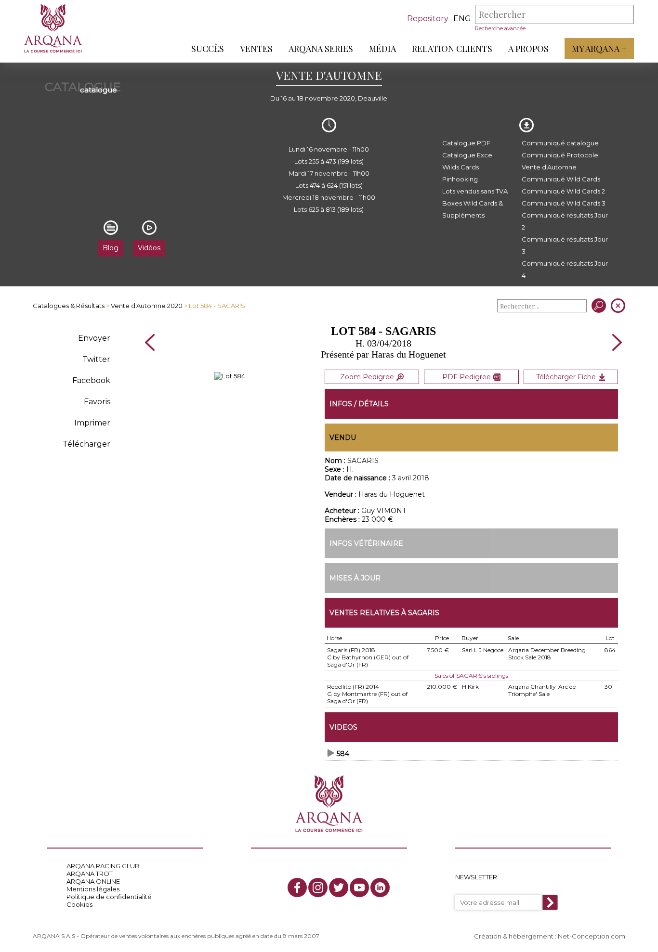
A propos (528, 48)
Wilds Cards (460, 167)
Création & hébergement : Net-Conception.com (549, 936)
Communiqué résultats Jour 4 (565, 269)
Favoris (97, 401)
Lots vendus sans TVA (475, 191)
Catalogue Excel (468, 155)
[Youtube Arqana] (359, 887)
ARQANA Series (321, 48)
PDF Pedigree (466, 377)
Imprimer (92, 422)
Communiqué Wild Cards (561, 179)
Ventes (256, 48)
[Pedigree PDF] (229, 376)
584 (343, 753)
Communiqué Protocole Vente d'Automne (560, 161)
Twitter (96, 359)
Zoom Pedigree (367, 377)
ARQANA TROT (89, 873)
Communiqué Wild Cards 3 (563, 203)
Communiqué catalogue (560, 143)
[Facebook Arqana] (297, 887)
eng (462, 18)
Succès (207, 48)
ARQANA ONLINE (93, 881)
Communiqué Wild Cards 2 (563, 191)
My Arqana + (599, 48)
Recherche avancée (500, 28)
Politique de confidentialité (109, 897)
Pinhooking (460, 179)
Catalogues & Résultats (69, 305)
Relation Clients (452, 48)
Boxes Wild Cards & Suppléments (472, 209)
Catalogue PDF (466, 143)
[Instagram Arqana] (318, 887)
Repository (427, 18)
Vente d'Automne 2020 (147, 305)
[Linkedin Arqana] (380, 887)
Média (382, 48)
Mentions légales (92, 889)
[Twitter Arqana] (338, 887)
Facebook (91, 380)
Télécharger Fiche (566, 377)
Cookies (79, 904)
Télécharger (86, 444)
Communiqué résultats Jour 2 (565, 221)
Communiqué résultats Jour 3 (565, 245)
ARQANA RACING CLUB (103, 866)
